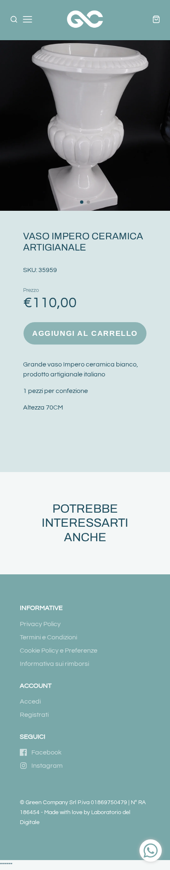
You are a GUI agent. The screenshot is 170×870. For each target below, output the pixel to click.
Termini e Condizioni (48, 637)
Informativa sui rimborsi (54, 663)
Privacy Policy (40, 624)
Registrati (34, 714)
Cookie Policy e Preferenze (58, 650)
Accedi (30, 701)
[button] (81, 202)
